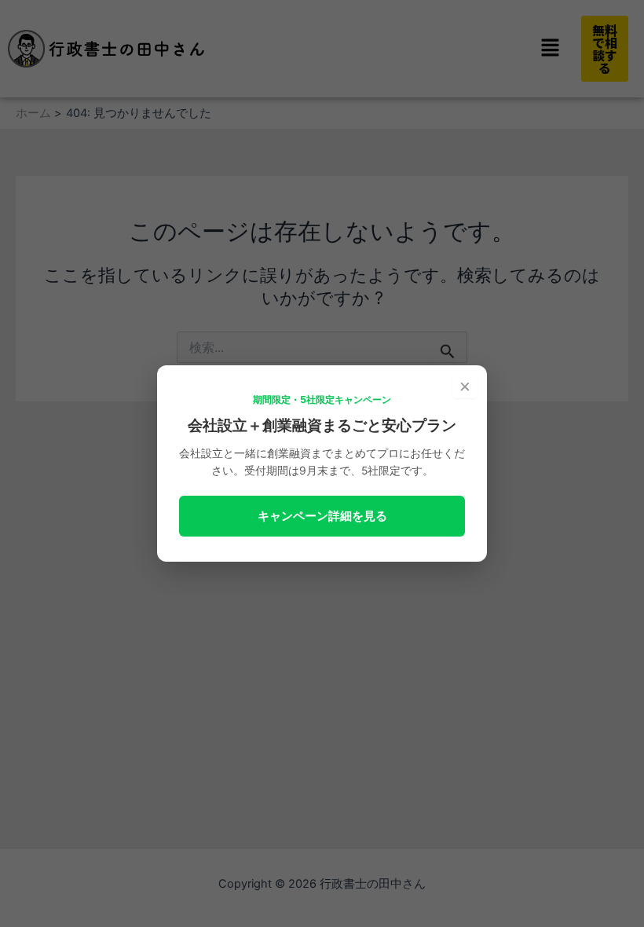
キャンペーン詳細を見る (322, 516)
